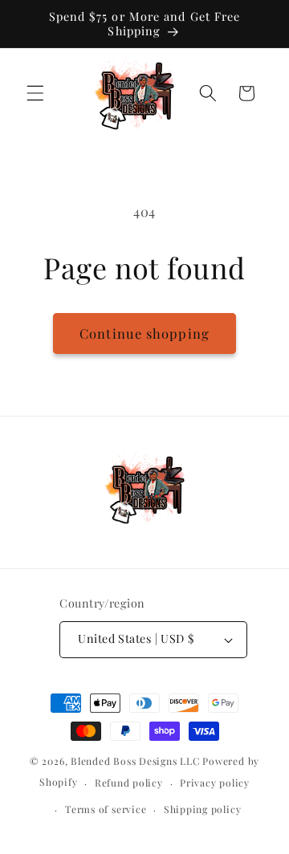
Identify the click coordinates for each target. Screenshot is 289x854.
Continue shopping (144, 333)
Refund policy (129, 782)
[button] (35, 93)
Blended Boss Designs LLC (135, 760)
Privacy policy (215, 782)
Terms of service (105, 809)
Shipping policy (203, 809)
